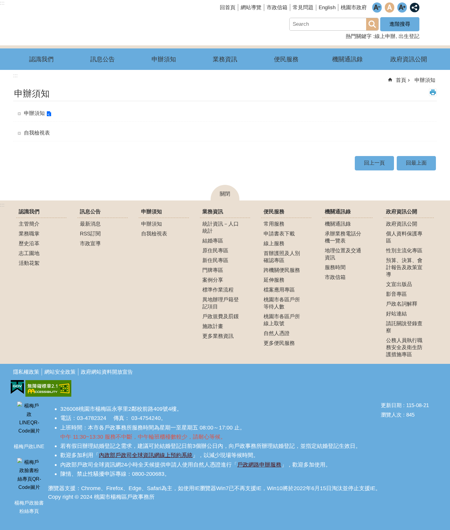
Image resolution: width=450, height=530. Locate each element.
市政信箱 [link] (277, 7)
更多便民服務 (279, 343)
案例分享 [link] (212, 280)
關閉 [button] (225, 194)
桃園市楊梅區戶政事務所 (84, 19)
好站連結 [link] (396, 314)
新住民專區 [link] (215, 260)
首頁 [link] (401, 80)
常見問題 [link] (303, 7)
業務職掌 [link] (29, 234)
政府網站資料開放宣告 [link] (107, 372)
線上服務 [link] (274, 243)
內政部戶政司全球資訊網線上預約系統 (146, 455)
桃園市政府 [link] (354, 7)
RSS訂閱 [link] (90, 234)
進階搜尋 (399, 24)
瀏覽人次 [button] (391, 415)
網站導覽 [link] (251, 7)
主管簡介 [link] (29, 224)
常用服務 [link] (274, 224)
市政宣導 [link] (90, 243)
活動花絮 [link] (29, 263)
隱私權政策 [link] (26, 372)
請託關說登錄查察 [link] (404, 327)
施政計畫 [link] (212, 326)
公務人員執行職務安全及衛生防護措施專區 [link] (404, 347)
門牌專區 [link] (212, 270)
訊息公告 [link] (102, 59)
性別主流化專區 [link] (404, 251)
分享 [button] (414, 7)
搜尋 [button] (372, 24)
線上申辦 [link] (385, 36)
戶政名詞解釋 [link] (401, 304)
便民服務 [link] (286, 59)
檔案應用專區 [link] (279, 290)
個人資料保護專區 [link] (404, 237)
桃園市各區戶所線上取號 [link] (282, 320)
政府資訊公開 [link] (408, 59)
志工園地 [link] (29, 253)
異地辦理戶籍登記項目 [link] (220, 303)
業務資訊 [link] (225, 59)
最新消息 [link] (90, 224)
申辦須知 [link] (164, 59)
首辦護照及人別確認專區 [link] (282, 256)
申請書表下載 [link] (279, 234)
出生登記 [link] (409, 36)
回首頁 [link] (227, 7)
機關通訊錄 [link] (347, 59)
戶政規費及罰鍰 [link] (220, 316)
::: (2, 205)
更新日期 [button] (391, 405)
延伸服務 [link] (274, 280)
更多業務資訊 (218, 336)
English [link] (327, 7)
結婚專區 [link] (212, 241)
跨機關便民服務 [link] (282, 270)
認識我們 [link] (41, 59)
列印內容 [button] (433, 92)
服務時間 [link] (335, 267)
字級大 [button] (402, 7)
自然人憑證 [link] (277, 333)
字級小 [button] (377, 7)
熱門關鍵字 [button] (359, 36)
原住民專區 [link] (215, 251)
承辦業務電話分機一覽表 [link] (343, 237)
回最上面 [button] (416, 163)
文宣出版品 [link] (399, 284)
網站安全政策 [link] (60, 372)
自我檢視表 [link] (37, 133)
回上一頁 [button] (374, 163)
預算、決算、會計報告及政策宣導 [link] (404, 267)
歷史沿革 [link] (29, 243)
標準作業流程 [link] (218, 290)
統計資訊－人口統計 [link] (220, 227)
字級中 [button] (389, 7)
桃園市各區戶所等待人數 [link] (282, 303)
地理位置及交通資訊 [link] (343, 254)
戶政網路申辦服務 (259, 464)
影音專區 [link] (396, 294)
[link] (17, 387)
